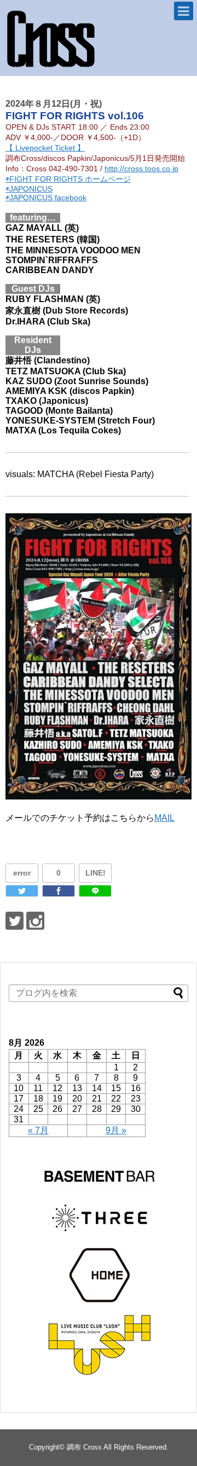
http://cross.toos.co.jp (141, 168)
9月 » (116, 1130)
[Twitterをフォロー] (14, 921)
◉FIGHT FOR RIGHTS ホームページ (68, 179)
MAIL (164, 817)
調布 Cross (84, 1447)
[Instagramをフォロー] (35, 921)
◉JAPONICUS (29, 188)
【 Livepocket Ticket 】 (45, 147)
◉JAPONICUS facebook (45, 197)
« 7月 (38, 1130)
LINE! (95, 872)
